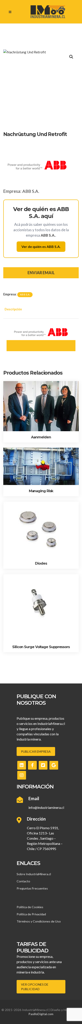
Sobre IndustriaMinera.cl (34, 874)
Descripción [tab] (13, 309)
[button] (71, 57)
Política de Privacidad (31, 914)
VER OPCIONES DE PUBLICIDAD (34, 987)
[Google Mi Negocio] (53, 765)
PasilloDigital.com (40, 1014)
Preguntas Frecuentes (32, 888)
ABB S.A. (30, 191)
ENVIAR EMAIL (41, 272)
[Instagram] (21, 775)
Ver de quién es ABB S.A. (41, 246)
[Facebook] (32, 765)
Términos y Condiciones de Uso (39, 921)
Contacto (23, 881)
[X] (43, 765)
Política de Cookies (30, 907)
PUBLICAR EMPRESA (36, 751)
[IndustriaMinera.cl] (47, 11)
